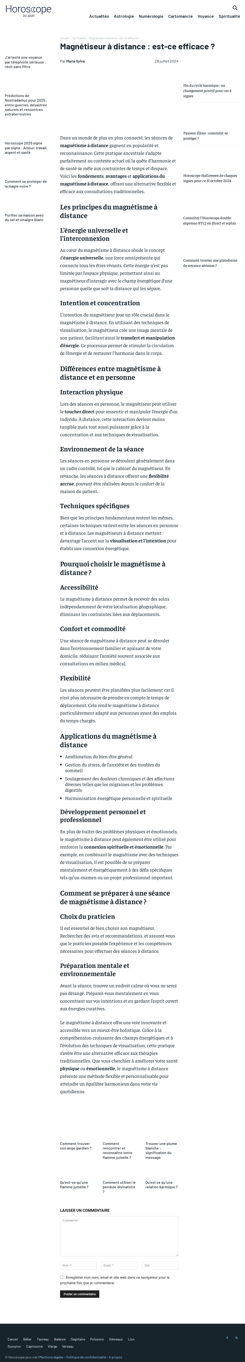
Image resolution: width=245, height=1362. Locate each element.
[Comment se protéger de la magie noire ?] (26, 169)
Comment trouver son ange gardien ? (76, 1145)
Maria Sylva (75, 61)
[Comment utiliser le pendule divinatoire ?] (119, 1172)
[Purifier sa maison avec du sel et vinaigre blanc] (26, 203)
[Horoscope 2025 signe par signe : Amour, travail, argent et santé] (26, 130)
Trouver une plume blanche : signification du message (161, 1150)
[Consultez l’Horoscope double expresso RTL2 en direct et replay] (211, 201)
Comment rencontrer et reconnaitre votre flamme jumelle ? (117, 1150)
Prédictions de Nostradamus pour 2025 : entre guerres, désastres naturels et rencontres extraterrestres (26, 104)
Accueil (64, 38)
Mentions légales (51, 1357)
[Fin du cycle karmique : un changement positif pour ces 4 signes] (211, 68)
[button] (235, 7)
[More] (215, 1115)
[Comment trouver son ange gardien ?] (76, 1133)
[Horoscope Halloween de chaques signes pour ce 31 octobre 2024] (211, 158)
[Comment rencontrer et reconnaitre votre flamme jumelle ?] (119, 1133)
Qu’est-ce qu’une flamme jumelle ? (74, 1184)
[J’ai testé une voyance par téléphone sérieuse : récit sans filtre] (26, 45)
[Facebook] (227, 1338)
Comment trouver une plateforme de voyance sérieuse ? (210, 263)
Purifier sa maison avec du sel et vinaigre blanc (24, 217)
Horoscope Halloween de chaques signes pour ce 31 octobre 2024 (210, 178)
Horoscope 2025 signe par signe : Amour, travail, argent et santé (26, 147)
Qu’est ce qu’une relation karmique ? (161, 1184)
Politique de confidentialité (86, 1357)
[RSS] (236, 1338)
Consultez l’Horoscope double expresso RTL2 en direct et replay (209, 220)
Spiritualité (79, 38)
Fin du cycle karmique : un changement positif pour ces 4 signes (207, 90)
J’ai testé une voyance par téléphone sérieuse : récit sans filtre (25, 62)
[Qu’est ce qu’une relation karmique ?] (161, 1172)
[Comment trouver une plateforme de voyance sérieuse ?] (211, 243)
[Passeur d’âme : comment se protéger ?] (211, 116)
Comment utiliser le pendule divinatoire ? (119, 1187)
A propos (115, 1357)
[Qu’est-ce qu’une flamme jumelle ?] (76, 1172)
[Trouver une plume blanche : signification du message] (161, 1133)
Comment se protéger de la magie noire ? (26, 183)
